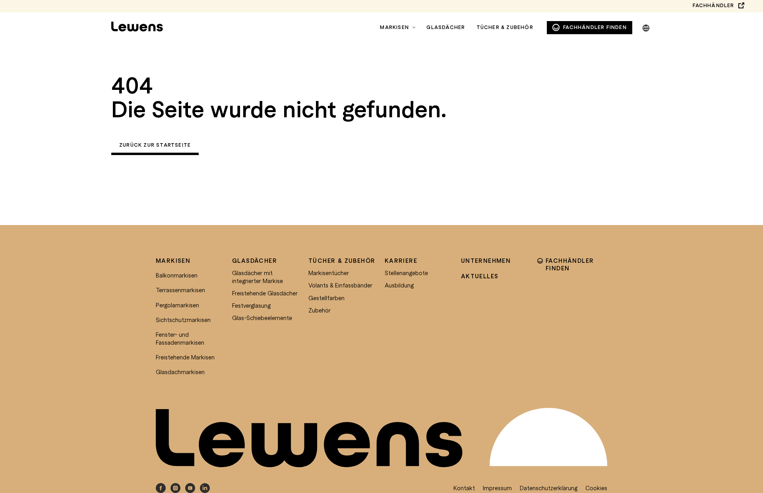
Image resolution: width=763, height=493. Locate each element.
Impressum (497, 488)
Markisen (394, 27)
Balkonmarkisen (177, 275)
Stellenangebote (406, 273)
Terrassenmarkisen (180, 290)
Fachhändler (713, 5)
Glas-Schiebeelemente (262, 318)
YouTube (190, 488)
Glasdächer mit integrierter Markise (257, 277)
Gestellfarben (326, 298)
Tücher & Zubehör (504, 27)
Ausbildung (399, 285)
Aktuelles (480, 276)
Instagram (175, 488)
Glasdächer (445, 27)
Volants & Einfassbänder (340, 285)
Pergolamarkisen (177, 305)
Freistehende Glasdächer (265, 293)
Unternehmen (486, 260)
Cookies (596, 488)
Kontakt (464, 488)
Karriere (401, 260)
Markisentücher (328, 273)
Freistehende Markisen (185, 357)
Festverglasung (251, 305)
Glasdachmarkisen (180, 372)
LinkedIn (205, 488)
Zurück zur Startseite (155, 145)
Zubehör (319, 310)
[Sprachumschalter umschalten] (646, 26)
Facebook (161, 488)
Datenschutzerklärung (548, 488)
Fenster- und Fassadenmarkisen (180, 338)
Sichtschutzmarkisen (183, 320)
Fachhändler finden (595, 27)
